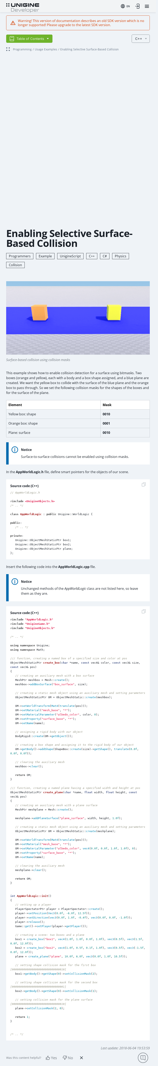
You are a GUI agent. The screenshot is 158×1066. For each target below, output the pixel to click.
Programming (22, 49)
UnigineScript (70, 256)
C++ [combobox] (138, 39)
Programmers (20, 256)
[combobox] (125, 6)
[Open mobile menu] (147, 6)
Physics (120, 256)
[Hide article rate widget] (81, 1057)
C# (105, 256)
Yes (54, 1057)
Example (45, 256)
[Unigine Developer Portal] (22, 7)
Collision (15, 265)
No (70, 1057)
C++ (92, 256)
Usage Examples (46, 49)
